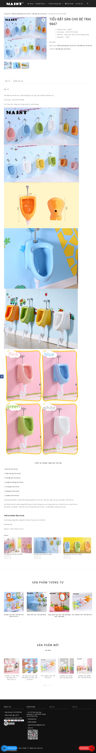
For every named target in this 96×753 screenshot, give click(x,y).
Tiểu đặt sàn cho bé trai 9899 (13, 554)
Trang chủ (7, 14)
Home (31, 3)
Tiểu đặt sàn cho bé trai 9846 (72, 554)
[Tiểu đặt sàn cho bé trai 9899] (18, 545)
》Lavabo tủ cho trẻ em (11, 495)
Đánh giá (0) (18, 81)
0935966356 (84, 748)
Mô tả (7, 81)
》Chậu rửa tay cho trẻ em (12, 473)
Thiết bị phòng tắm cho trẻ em (21, 14)
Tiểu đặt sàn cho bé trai (39, 14)
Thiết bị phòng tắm (54, 3)
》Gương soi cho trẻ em (11, 491)
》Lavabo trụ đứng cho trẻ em (13, 482)
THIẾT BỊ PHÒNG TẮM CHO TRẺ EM (48, 463)
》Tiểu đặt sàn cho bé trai (12, 478)
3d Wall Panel (40, 3)
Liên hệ (80, 3)
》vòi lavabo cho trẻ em (11, 487)
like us (52, 707)
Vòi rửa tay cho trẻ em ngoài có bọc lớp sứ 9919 (11, 677)
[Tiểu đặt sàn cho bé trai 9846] (77, 545)
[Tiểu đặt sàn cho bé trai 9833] (48, 545)
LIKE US (74, 707)
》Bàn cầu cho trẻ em (11, 469)
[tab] (8, 81)
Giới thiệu (70, 3)
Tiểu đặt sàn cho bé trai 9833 (43, 554)
